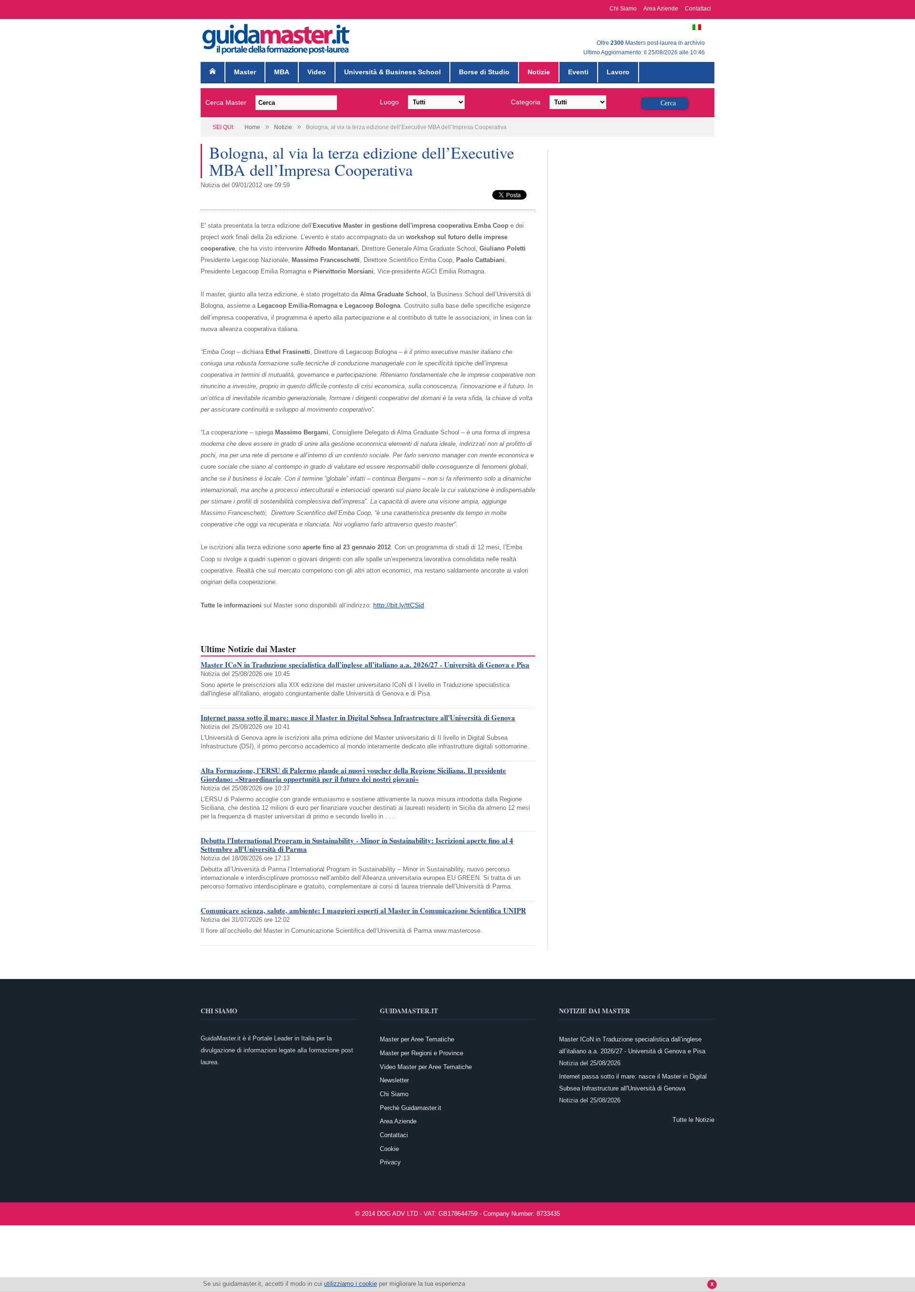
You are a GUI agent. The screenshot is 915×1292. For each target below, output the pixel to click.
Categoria (525, 102)
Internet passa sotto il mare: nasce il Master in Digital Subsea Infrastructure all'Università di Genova (358, 716)
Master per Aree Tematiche (417, 1038)
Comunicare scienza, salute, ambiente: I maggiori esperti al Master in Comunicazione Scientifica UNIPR (363, 909)
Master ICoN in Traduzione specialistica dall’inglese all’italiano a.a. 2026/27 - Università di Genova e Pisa (365, 663)
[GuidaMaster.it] (277, 37)
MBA (281, 72)
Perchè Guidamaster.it (410, 1106)
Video (316, 72)
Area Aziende (660, 8)
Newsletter (394, 1079)
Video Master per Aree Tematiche (426, 1066)
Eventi (578, 72)
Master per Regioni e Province (421, 1052)
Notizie (539, 72)
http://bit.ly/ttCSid (397, 604)
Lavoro (618, 72)
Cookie (389, 1147)
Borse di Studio (484, 72)
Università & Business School (392, 72)
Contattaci (698, 8)
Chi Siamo (623, 8)
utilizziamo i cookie (350, 1283)
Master (245, 72)
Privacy (390, 1161)
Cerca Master (225, 102)
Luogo (389, 102)
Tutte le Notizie (693, 1119)
